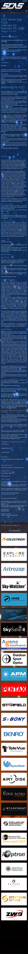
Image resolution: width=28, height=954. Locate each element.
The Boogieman (5, 62)
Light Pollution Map (5, 254)
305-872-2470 (17, 273)
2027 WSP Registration (9, 37)
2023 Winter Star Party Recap (8, 494)
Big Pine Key (20, 262)
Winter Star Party (5, 54)
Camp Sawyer (15, 396)
